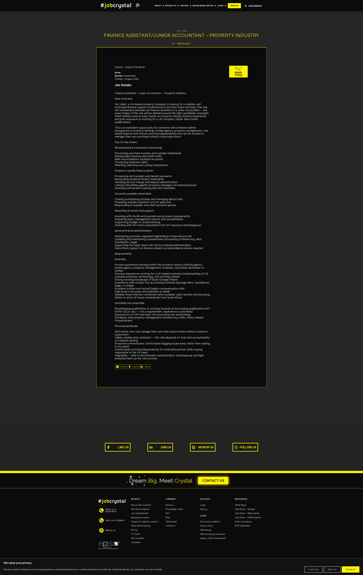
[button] (137, 5)
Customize (313, 569)
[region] (181, 567)
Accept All (350, 569)
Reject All (332, 569)
